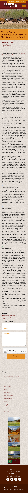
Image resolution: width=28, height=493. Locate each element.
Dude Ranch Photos (9, 383)
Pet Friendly (6, 411)
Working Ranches (8, 398)
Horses (5, 389)
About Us (13, 469)
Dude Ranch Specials (9, 395)
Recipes (5, 401)
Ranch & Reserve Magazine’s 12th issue (13, 53)
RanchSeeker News (8, 380)
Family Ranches (7, 405)
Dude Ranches (7, 392)
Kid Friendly (6, 408)
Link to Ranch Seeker (13, 471)
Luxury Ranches (8, 386)
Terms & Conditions (13, 476)
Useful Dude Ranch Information (12, 376)
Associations (13, 474)
